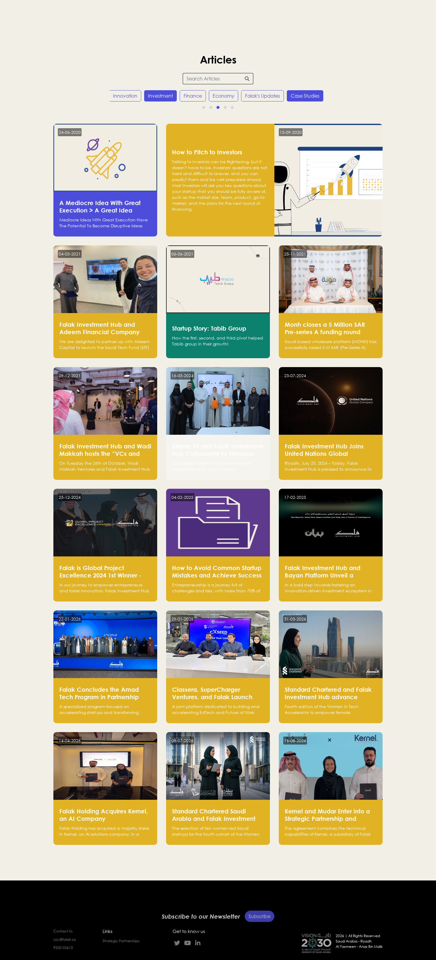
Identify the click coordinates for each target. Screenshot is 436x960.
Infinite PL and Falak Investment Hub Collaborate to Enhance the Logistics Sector (217, 453)
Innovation (125, 96)
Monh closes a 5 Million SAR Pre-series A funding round (325, 328)
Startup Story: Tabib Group (209, 328)
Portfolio (103, 13)
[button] (203, 107)
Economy (223, 96)
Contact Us (63, 931)
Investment (160, 96)
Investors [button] (173, 13)
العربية (422, 12)
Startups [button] (136, 13)
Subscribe (259, 910)
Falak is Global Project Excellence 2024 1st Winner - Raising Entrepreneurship (100, 575)
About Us (69, 13)
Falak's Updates (262, 96)
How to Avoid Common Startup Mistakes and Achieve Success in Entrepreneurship (217, 575)
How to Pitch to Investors (207, 151)
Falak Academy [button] (275, 13)
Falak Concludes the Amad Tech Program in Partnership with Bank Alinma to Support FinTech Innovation (99, 700)
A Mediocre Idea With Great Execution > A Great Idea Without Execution (100, 210)
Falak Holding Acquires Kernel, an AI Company (103, 814)
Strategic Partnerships (121, 941)
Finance (193, 96)
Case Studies (305, 96)
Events (316, 13)
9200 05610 (63, 947)
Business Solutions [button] (220, 13)
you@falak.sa (64, 939)
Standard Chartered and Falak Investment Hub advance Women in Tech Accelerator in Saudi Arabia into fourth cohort (329, 700)
